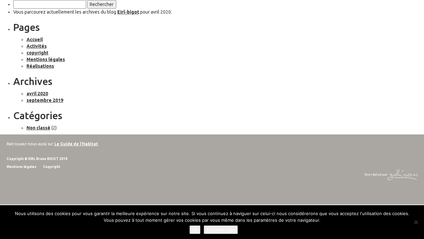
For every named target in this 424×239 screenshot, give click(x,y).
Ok (195, 229)
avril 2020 (37, 93)
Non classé (38, 127)
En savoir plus (220, 229)
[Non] (415, 222)
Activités (36, 46)
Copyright (51, 167)
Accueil (34, 39)
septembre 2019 (44, 100)
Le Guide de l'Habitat (76, 144)
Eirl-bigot (128, 12)
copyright (37, 52)
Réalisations (40, 66)
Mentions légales (45, 59)
